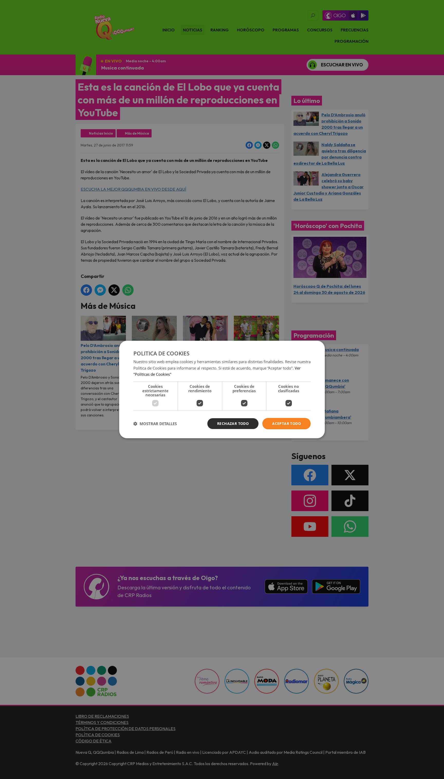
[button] (155, 423)
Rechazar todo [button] (233, 423)
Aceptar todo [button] (286, 423)
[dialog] (222, 390)
